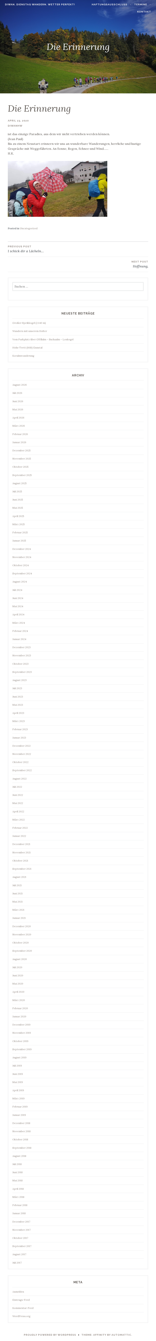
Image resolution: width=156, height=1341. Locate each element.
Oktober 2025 (20, 466)
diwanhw (15, 125)
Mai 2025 (17, 507)
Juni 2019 (17, 1074)
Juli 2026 (17, 393)
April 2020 (18, 991)
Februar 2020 (20, 1008)
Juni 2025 (17, 499)
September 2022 (22, 770)
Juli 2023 (17, 688)
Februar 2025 (20, 532)
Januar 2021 (19, 918)
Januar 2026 (19, 442)
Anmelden (18, 1291)
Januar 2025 (19, 540)
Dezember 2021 (21, 844)
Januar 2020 (19, 1016)
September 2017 (21, 1246)
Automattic (121, 1334)
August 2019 (19, 1057)
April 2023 (18, 713)
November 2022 (21, 754)
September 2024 (22, 573)
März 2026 (18, 425)
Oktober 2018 (20, 1139)
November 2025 (21, 458)
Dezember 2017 (21, 1221)
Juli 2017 (17, 1262)
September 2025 (22, 475)
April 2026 (18, 417)
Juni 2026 (17, 401)
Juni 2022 (17, 795)
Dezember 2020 (21, 926)
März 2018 (18, 1197)
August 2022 (19, 778)
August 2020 (19, 959)
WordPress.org (21, 1316)
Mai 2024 (17, 606)
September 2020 (22, 950)
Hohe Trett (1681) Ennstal (27, 347)
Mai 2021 (17, 901)
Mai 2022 (17, 803)
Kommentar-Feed (22, 1308)
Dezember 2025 (21, 450)
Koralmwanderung (23, 355)
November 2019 (21, 1032)
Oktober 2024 (20, 565)
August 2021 (19, 877)
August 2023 (19, 680)
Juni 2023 (17, 696)
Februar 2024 (20, 631)
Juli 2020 (17, 967)
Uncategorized (28, 228)
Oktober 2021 (20, 860)
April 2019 (18, 1090)
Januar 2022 (19, 836)
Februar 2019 (20, 1106)
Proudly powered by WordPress (50, 1334)
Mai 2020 (17, 983)
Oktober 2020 (20, 942)
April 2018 (18, 1188)
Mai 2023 (17, 704)
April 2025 (18, 516)
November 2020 (21, 934)
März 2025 (18, 524)
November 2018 (21, 1131)
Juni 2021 (17, 893)
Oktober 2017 (20, 1238)
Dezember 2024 (21, 549)
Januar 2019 (19, 1115)
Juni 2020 (17, 975)
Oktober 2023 (20, 663)
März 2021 (18, 909)
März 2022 (18, 819)
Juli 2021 (17, 885)
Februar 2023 (20, 729)
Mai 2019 (17, 1082)
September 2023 (22, 672)
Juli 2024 (17, 590)
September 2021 (21, 868)
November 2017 (21, 1229)
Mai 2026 (17, 409)
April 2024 (18, 614)
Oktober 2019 (20, 1041)
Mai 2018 (17, 1180)
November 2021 (21, 852)
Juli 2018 (17, 1164)
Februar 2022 (20, 827)
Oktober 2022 (20, 762)
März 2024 (18, 622)
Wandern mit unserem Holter (29, 331)
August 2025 (19, 483)
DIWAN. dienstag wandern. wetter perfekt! (40, 4)
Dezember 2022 (21, 745)
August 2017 (19, 1254)
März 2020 (18, 1000)
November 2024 (21, 557)
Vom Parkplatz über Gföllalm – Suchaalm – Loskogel (42, 339)
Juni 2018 (17, 1172)
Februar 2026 (20, 434)
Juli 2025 (17, 491)
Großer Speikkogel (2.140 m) (29, 323)
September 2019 (22, 1049)
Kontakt (144, 11)
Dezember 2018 (21, 1123)
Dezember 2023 (21, 647)
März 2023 (18, 721)
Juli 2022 (17, 786)
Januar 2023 (19, 737)
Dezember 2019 (21, 1024)
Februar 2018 (19, 1205)
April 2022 (18, 811)
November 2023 (21, 655)
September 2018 (21, 1147)
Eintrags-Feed (21, 1300)
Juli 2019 (17, 1065)
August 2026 (19, 384)
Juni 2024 (17, 598)
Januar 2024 (19, 639)
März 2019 (18, 1098)
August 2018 (19, 1156)
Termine (140, 4)
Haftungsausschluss (109, 4)
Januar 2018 (19, 1213)
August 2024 (19, 581)
